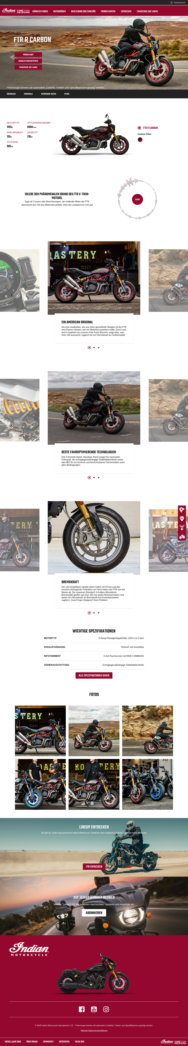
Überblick (11, 94)
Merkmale (28, 94)
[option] (94, 293)
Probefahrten (108, 11)
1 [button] (89, 347)
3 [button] (98, 347)
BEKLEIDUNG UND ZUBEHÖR (83, 11)
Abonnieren (94, 913)
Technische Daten (48, 94)
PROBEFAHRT (28, 55)
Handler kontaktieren (28, 61)
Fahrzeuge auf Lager (147, 11)
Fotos (66, 94)
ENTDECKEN (126, 11)
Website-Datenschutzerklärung (94, 1030)
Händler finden (40, 11)
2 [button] (94, 347)
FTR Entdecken (94, 866)
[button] (12, 295)
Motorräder (59, 11)
